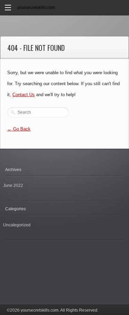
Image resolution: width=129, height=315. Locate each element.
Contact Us (23, 94)
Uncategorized (17, 225)
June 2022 (13, 185)
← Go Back (19, 129)
